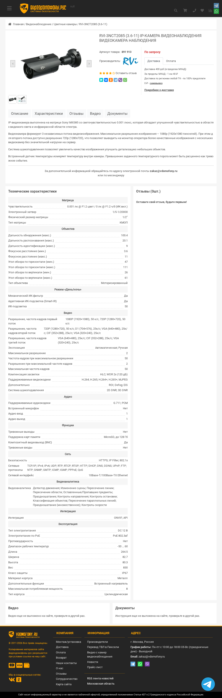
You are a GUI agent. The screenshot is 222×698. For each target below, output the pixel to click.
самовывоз (156, 83)
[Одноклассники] (111, 80)
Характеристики (49, 113)
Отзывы (76, 113)
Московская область (100, 683)
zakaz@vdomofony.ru (163, 171)
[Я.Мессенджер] (101, 80)
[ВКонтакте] (106, 80)
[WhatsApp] (125, 80)
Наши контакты (66, 663)
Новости (92, 662)
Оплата (61, 652)
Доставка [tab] (153, 61)
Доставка (62, 647)
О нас (59, 668)
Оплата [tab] (171, 61)
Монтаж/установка (68, 641)
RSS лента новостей (100, 678)
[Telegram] (116, 80)
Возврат (61, 657)
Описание (19, 113)
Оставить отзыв (126, 73)
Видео (95, 113)
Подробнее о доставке (159, 90)
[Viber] (120, 80)
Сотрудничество (66, 678)
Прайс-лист (95, 667)
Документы (117, 113)
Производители (97, 641)
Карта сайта (64, 684)
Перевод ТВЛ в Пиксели (103, 647)
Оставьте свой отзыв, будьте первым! (161, 202)
